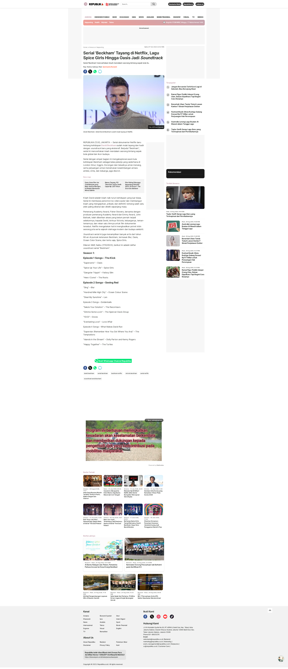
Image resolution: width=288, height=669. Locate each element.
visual (186, 17)
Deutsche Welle (175, 4)
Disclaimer (87, 645)
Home (85, 47)
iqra (134, 17)
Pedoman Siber (121, 642)
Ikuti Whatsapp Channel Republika (115, 361)
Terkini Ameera (172, 183)
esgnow (176, 17)
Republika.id (188, 4)
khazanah (124, 17)
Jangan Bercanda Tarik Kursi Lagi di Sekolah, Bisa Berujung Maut (186, 88)
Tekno (111, 22)
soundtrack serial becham (92, 379)
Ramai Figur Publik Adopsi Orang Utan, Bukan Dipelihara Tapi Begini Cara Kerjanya (185, 96)
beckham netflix (116, 373)
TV (193, 17)
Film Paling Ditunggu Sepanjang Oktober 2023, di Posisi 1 (133, 185)
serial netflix (144, 373)
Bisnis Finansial (163, 17)
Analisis (102, 622)
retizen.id (199, 4)
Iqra (101, 619)
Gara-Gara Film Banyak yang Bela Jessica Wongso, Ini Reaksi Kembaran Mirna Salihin (93, 186)
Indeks (200, 17)
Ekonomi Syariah (102, 17)
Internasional (87, 625)
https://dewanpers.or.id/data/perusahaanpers (101, 657)
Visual (102, 628)
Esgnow (86, 628)
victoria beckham (131, 373)
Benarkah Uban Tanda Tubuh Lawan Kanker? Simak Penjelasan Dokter (186, 105)
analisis (150, 17)
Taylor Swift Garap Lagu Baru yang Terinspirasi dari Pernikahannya (186, 130)
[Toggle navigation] (85, 4)
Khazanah (86, 619)
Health (97, 22)
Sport (118, 622)
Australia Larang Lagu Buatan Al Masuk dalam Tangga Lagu (185, 123)
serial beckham (103, 373)
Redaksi (103, 642)
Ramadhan (103, 631)
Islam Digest (120, 619)
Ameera (91, 47)
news (141, 17)
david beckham (89, 373)
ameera (88, 17)
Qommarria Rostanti (110, 67)
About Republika (89, 642)
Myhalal (104, 22)
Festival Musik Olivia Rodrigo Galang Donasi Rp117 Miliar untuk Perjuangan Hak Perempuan (186, 114)
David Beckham (109, 145)
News (85, 622)
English (118, 628)
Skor (117, 616)
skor (114, 17)
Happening (89, 22)
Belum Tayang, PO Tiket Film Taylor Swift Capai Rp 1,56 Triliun (113, 184)
